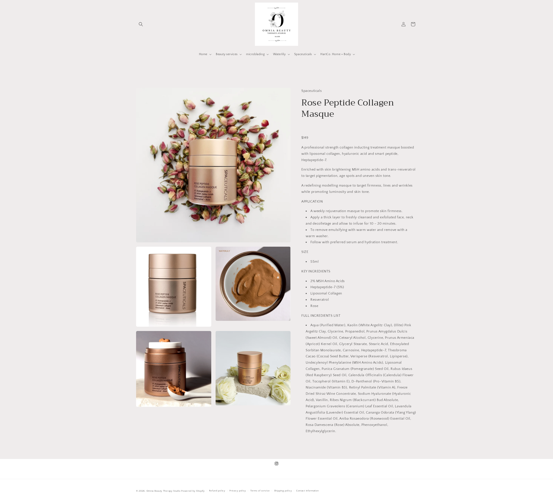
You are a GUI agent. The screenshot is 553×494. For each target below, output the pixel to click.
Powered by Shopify (193, 491)
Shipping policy (283, 490)
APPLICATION (312, 201)
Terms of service (260, 490)
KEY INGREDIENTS (316, 271)
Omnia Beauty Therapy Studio (163, 491)
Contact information (307, 490)
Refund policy (217, 490)
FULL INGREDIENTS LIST (321, 316)
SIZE (304, 252)
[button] (141, 24)
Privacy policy (237, 490)
